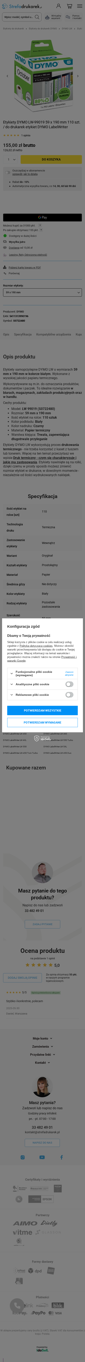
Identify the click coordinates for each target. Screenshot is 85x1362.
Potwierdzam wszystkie (42, 710)
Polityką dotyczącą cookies (36, 645)
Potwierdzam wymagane (42, 722)
